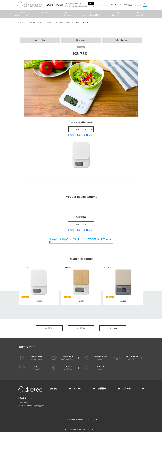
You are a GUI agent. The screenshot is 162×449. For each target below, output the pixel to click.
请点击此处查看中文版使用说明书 (81, 135)
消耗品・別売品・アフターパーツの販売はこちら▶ (80, 241)
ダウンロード (80, 129)
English (115, 5)
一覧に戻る (112, 328)
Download (81, 40)
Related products (122, 40)
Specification (39, 40)
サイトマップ (91, 419)
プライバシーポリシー (74, 419)
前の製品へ (49, 328)
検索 (91, 4)
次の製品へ (80, 328)
